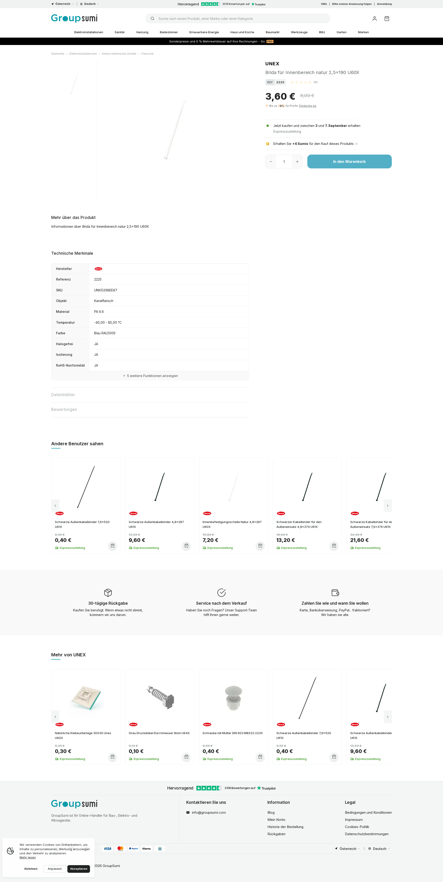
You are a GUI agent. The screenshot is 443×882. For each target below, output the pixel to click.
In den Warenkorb (349, 161)
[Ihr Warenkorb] (387, 18)
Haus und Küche (242, 32)
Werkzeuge (299, 32)
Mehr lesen (28, 857)
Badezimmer (169, 32)
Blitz (322, 32)
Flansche (147, 53)
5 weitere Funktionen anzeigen (152, 376)
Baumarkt (272, 32)
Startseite (57, 53)
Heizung (142, 32)
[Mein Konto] (375, 18)
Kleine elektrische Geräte (119, 53)
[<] (55, 505)
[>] (388, 505)
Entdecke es (307, 106)
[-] (271, 161)
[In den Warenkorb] (112, 545)
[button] (304, 82)
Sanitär (120, 32)
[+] (297, 161)
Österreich (62, 4)
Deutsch (90, 4)
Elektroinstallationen (88, 32)
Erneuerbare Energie (204, 32)
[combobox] (238, 18)
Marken (363, 32)
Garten (342, 32)
